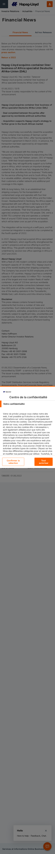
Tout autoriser (43, 461)
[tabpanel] (27, 441)
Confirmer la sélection (13, 461)
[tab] (27, 404)
